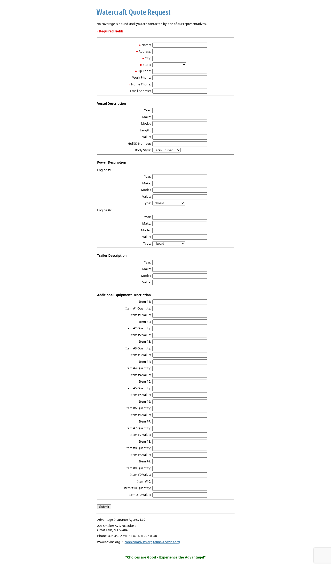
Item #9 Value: (140, 474)
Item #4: (145, 361)
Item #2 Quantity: (138, 328)
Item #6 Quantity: (138, 408)
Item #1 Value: (140, 315)
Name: (146, 45)
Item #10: (144, 481)
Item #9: (145, 461)
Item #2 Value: (140, 335)
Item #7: (145, 421)
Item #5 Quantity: (138, 388)
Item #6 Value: (140, 415)
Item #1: (145, 301)
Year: (147, 110)
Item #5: (145, 381)
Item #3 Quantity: (138, 348)
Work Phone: (141, 77)
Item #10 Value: (140, 494)
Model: (146, 123)
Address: (145, 51)
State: (147, 64)
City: (148, 58)
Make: (146, 117)
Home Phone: (141, 84)
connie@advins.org (138, 542)
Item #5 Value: (140, 394)
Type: (147, 203)
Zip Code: (144, 71)
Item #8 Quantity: (138, 448)
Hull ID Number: (139, 143)
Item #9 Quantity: (138, 468)
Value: (146, 137)
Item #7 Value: (140, 434)
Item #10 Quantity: (137, 488)
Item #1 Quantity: (138, 308)
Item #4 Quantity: (138, 368)
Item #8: (145, 441)
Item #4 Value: (140, 375)
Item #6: (145, 401)
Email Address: (140, 91)
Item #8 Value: (140, 455)
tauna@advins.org (166, 542)
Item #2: (145, 321)
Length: (145, 130)
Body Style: (143, 150)
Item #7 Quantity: (138, 428)
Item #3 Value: (140, 355)
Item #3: (145, 341)
